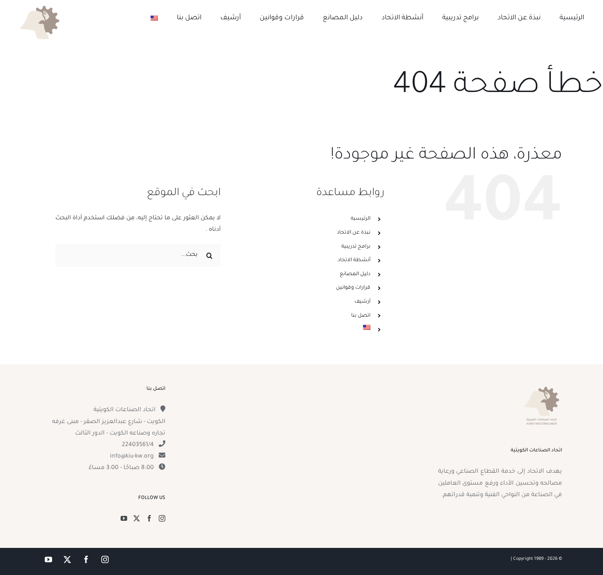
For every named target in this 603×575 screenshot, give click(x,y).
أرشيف (362, 302)
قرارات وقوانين (353, 288)
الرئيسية (360, 219)
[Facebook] (149, 518)
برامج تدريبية (355, 247)
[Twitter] (136, 518)
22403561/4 (138, 445)
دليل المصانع (355, 274)
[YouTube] (124, 518)
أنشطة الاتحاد (354, 260)
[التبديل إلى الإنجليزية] (154, 18)
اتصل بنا (360, 316)
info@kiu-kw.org (132, 456)
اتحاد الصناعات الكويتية (124, 410)
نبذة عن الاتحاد (353, 233)
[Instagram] (162, 518)
